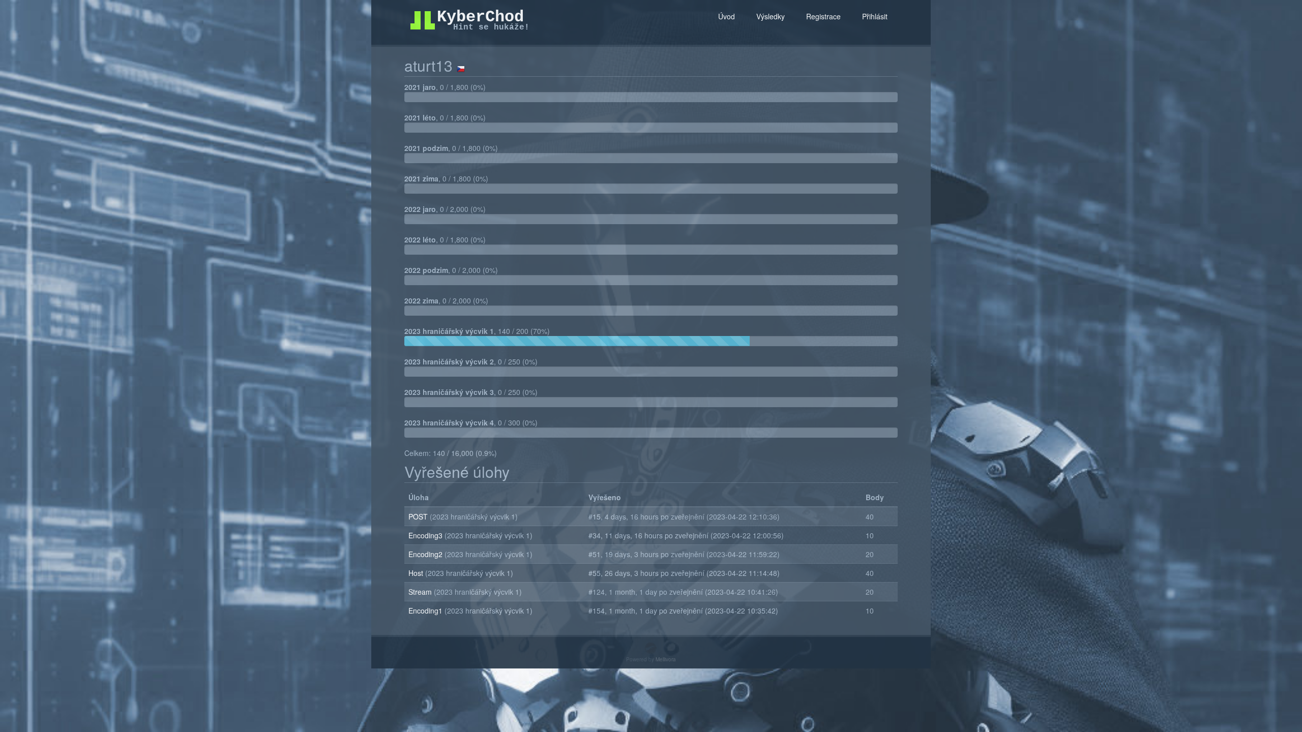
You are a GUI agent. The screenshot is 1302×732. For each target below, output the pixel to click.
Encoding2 (426, 554)
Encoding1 (426, 610)
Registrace (823, 16)
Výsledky (770, 16)
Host (416, 573)
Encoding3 (426, 535)
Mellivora (666, 659)
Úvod (726, 16)
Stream (421, 592)
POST (419, 516)
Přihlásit (874, 16)
